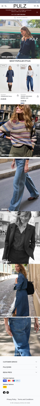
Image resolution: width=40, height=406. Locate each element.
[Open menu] (2, 6)
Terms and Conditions (25, 399)
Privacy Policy (11, 399)
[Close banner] (37, 1)
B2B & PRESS (7, 372)
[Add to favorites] (17, 65)
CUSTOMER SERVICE (10, 362)
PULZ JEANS (7, 367)
